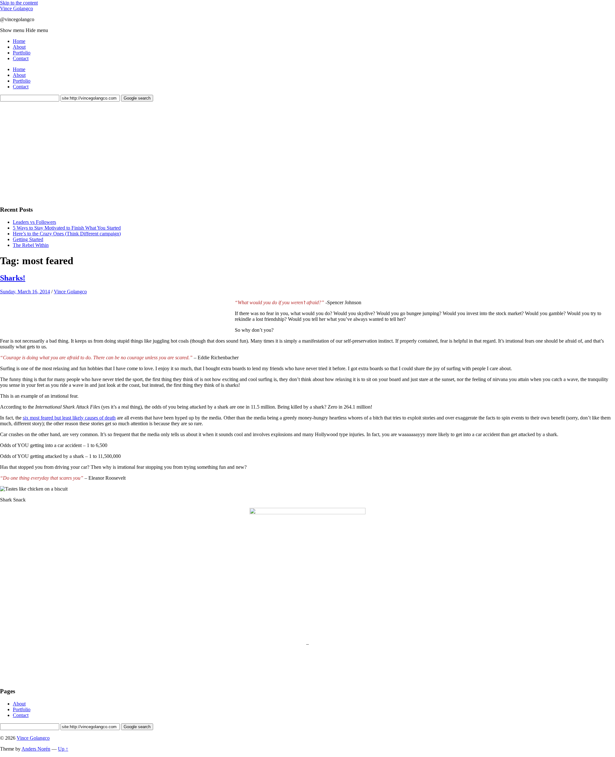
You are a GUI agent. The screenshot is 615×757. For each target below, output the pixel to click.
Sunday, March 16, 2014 (25, 291)
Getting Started (28, 239)
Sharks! (12, 278)
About (19, 47)
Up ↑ (63, 749)
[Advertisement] (48, 153)
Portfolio (21, 52)
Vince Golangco (16, 8)
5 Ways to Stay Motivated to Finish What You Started (67, 228)
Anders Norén (35, 749)
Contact (21, 58)
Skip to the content (19, 2)
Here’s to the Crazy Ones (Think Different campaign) (67, 233)
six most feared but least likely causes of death (69, 417)
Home (19, 41)
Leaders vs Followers (34, 222)
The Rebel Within (31, 245)
